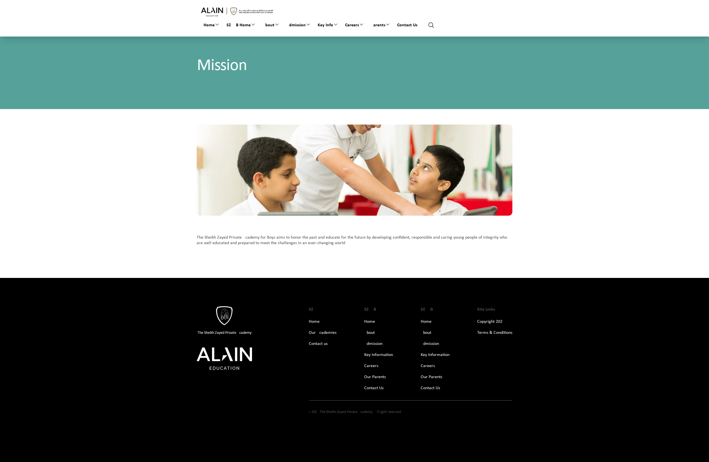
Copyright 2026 (491, 321)
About (268, 25)
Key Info (325, 25)
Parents (378, 25)
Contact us (318, 344)
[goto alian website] (224, 359)
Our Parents (375, 377)
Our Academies (322, 333)
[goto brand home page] (237, 11)
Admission (296, 25)
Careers (352, 25)
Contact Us (407, 25)
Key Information (378, 355)
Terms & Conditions (494, 333)
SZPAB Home (239, 25)
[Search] (431, 25)
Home (209, 25)
